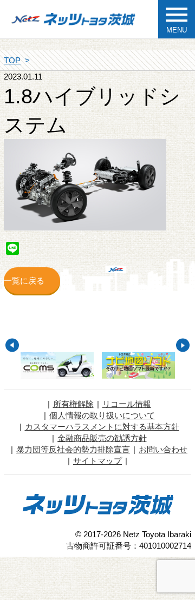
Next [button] (183, 345)
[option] (57, 365)
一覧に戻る (24, 280)
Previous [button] (12, 345)
